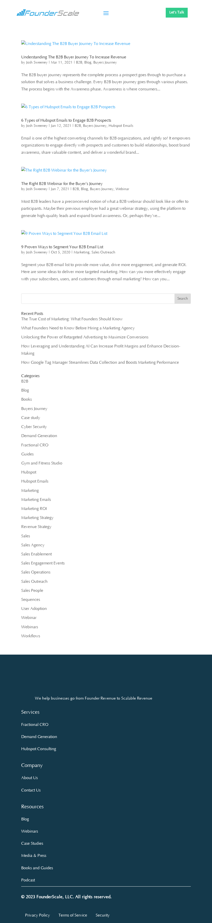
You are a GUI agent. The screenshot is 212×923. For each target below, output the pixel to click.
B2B (79, 62)
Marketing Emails (36, 499)
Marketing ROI (34, 508)
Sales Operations (35, 572)
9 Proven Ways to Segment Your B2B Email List (62, 247)
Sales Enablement (36, 554)
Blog (87, 62)
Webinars (29, 627)
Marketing (81, 252)
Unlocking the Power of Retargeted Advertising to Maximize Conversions (84, 337)
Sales (25, 536)
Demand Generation (39, 435)
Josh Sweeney (37, 62)
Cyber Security (34, 426)
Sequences (30, 599)
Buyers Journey (105, 62)
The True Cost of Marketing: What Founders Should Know (72, 319)
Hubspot (28, 472)
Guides (27, 454)
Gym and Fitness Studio (41, 463)
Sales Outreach (103, 252)
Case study (30, 417)
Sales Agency (32, 545)
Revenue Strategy (36, 526)
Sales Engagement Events (43, 563)
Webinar (122, 189)
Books (26, 399)
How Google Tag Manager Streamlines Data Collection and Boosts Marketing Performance (100, 362)
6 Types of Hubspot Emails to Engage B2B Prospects (66, 120)
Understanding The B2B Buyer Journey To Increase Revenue (73, 57)
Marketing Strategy (37, 517)
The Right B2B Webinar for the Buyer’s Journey (62, 183)
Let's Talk (176, 12)
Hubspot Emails (121, 126)
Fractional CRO (34, 445)
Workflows (30, 636)
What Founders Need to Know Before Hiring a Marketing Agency (78, 328)
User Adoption (34, 608)
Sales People (32, 590)
